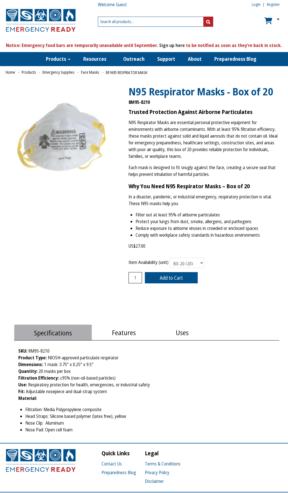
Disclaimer (154, 481)
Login (256, 4)
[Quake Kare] (37, 21)
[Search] (208, 22)
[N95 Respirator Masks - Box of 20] (64, 87)
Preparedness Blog (119, 472)
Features (124, 332)
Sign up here (172, 45)
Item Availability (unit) (148, 262)
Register (273, 4)
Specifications (53, 332)
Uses (182, 332)
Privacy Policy (157, 472)
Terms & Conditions (163, 464)
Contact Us (112, 464)
